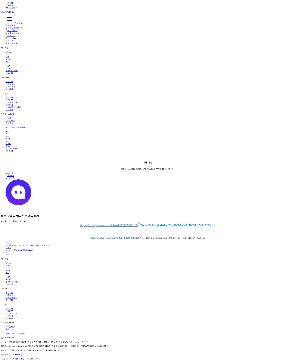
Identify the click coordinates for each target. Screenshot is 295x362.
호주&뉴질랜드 (12, 71)
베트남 (8, 66)
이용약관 (4, 355)
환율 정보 (9, 123)
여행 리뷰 (11, 38)
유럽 (7, 57)
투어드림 (11, 36)
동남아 (8, 68)
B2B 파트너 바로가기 (14, 127)
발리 (7, 62)
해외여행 (11, 26)
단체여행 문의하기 (15, 43)
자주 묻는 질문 (12, 102)
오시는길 (9, 110)
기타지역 (9, 73)
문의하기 (11, 41)
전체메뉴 (18, 23)
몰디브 (8, 52)
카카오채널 (10, 121)
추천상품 (11, 28)
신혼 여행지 (12, 31)
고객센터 (9, 5)
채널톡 (8, 118)
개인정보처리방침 (17, 355)
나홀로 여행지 (13, 33)
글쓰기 (8, 254)
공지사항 (9, 3)
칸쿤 (7, 54)
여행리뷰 (9, 100)
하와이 (8, 59)
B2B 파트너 (10, 8)
